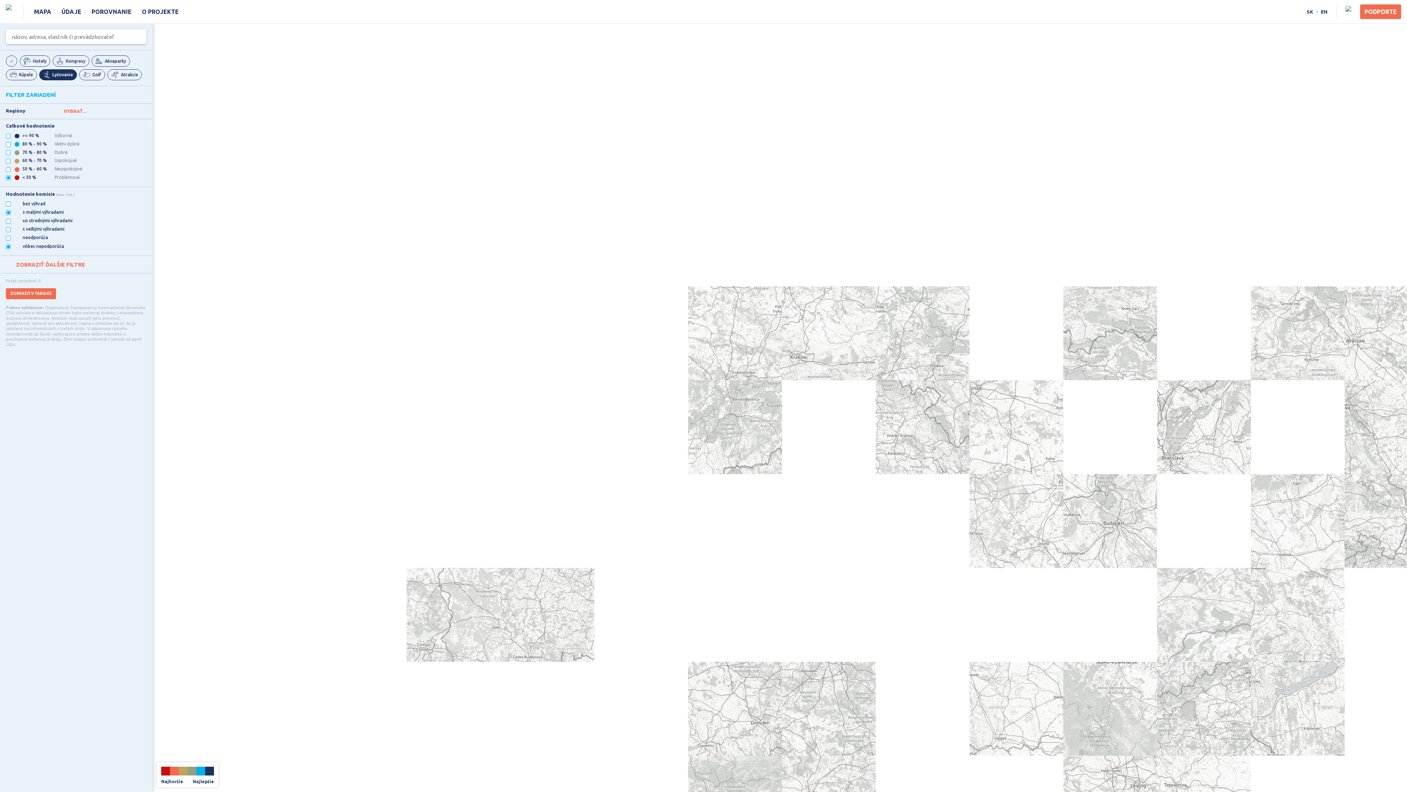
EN (1324, 12)
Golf (96, 74)
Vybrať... (75, 111)
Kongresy (75, 61)
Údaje (71, 11)
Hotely (40, 61)
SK (1310, 12)
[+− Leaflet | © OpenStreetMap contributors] (779, 407)
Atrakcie (129, 74)
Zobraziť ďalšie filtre (50, 264)
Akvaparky (115, 61)
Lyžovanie (62, 74)
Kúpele (26, 74)
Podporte (1380, 11)
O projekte (160, 11)
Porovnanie (112, 11)
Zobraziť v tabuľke (31, 294)
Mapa (42, 11)
